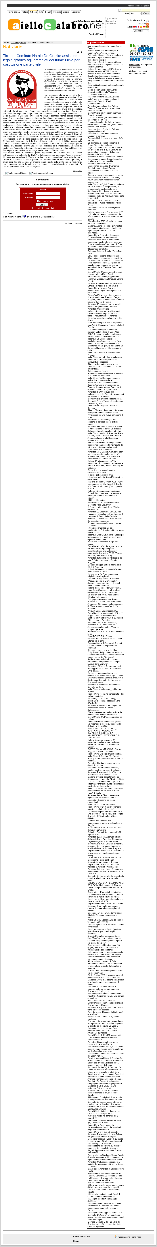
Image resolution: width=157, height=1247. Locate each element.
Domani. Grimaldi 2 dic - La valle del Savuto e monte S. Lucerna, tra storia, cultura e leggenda (105, 1224)
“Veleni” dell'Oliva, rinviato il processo (104, 295)
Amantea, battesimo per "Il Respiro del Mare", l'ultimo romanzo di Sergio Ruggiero (105, 560)
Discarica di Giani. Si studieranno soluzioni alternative (103, 134)
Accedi (131, 6)
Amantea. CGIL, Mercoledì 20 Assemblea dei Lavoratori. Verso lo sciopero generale (103, 627)
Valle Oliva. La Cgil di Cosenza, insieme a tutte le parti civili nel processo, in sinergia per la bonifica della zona (106, 186)
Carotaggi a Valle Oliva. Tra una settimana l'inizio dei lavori (102, 1087)
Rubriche (57, 12)
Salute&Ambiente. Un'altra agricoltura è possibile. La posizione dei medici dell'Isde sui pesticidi (105, 57)
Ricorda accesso (46, 201)
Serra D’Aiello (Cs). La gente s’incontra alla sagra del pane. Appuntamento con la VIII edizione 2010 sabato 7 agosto (105, 846)
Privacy (100, 34)
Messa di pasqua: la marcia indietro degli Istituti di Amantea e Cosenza (104, 75)
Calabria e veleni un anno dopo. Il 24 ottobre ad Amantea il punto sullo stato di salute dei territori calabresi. (106, 783)
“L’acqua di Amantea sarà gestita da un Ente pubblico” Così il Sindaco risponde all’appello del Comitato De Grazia (105, 1023)
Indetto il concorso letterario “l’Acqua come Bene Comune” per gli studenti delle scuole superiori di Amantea (104, 590)
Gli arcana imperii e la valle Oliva (102, 650)
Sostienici (75, 12)
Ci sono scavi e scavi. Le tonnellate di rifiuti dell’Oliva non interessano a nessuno (105, 915)
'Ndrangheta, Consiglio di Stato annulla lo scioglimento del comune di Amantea (105, 1098)
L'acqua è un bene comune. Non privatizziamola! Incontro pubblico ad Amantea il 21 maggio (104, 1030)
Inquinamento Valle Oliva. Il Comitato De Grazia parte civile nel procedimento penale (106, 853)
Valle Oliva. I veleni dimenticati (101, 804)
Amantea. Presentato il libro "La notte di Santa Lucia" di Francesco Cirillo (105, 773)
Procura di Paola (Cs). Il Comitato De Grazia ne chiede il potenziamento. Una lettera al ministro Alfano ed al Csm (105, 1069)
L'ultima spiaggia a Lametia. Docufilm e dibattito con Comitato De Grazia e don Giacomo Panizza (105, 680)
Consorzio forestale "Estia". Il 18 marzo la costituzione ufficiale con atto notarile (105, 1140)
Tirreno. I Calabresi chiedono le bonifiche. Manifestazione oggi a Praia (104, 340)
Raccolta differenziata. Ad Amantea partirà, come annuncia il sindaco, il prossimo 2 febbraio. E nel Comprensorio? (103, 100)
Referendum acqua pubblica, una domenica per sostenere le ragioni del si (105, 674)
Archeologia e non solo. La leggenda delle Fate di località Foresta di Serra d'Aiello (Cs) (104, 700)
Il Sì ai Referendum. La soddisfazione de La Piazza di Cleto (104, 570)
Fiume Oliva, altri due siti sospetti (103, 1132)
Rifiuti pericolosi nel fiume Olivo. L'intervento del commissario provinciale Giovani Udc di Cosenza (105, 1002)
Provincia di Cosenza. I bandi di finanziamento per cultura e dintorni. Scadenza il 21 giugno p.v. (103, 989)
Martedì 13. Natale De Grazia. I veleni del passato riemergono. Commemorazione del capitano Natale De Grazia (105, 522)
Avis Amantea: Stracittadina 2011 (103, 611)
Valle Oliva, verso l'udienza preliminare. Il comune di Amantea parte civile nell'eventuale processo (105, 359)
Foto (41, 12)
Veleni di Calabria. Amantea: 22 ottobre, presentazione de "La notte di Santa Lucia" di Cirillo (105, 790)
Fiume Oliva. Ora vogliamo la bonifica (104, 754)
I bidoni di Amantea (96, 500)
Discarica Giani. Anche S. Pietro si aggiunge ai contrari (103, 130)
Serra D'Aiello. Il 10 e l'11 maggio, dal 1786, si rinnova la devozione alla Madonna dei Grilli (104, 1037)
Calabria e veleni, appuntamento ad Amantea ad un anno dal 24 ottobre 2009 (106, 778)
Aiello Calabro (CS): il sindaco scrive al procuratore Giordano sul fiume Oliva (105, 976)
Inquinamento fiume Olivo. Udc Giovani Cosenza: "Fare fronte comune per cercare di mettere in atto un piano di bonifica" (105, 907)
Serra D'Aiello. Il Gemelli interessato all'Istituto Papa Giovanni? (104, 503)
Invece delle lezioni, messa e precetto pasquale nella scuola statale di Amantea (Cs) (106, 80)
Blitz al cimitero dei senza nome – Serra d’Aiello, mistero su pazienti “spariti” (106, 1186)
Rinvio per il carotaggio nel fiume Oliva (105, 1212)
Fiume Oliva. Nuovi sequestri (101, 1125)
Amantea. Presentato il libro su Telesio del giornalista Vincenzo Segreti (105, 1135)
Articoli (33, 12)
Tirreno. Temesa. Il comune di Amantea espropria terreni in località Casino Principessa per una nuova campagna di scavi (105, 413)
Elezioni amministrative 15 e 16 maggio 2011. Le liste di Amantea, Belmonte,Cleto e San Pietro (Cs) (105, 620)
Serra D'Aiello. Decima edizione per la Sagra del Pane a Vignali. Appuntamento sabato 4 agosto (105, 401)
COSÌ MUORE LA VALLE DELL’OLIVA (105, 857)
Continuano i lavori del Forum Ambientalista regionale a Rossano (103, 861)
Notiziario (15, 43)
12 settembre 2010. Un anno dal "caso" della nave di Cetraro (105, 828)
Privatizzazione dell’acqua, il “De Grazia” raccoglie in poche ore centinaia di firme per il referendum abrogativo (106, 1048)
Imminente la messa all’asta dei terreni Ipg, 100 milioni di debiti (105, 1121)
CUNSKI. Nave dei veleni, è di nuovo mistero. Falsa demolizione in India (104, 335)
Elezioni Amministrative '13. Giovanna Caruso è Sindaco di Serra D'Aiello (105, 284)
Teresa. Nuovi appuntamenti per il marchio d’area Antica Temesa (103, 51)
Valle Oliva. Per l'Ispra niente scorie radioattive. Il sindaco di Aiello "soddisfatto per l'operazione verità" (104, 380)
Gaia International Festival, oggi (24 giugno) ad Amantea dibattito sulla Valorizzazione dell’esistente (104, 947)
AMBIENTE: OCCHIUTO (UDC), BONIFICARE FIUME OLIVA (102, 729)
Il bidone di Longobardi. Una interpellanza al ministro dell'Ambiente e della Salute (105, 477)
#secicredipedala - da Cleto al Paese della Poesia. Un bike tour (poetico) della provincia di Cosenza (105, 124)
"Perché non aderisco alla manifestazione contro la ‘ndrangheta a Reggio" (105, 823)
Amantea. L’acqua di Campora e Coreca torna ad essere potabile (105, 1008)
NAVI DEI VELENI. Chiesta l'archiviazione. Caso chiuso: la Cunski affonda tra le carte (105, 638)
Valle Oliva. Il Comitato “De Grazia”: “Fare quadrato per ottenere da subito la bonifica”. (105, 758)
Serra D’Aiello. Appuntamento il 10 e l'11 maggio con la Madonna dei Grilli (105, 614)
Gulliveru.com (135, 71)
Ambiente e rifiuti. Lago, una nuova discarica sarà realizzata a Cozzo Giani (105, 192)
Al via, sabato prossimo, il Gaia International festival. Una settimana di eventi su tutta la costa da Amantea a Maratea (105, 964)
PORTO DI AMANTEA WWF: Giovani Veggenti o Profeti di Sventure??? (104, 750)
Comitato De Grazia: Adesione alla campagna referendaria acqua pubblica (105, 1082)
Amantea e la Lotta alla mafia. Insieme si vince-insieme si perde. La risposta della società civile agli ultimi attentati (105, 428)
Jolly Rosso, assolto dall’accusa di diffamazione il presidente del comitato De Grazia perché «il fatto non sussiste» (105, 258)
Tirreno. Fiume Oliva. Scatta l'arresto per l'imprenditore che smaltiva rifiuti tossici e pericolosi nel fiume (106, 537)
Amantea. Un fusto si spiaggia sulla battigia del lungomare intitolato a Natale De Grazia (105, 1164)
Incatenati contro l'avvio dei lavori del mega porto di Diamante (104, 1128)
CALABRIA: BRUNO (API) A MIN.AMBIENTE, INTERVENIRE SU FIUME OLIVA (104, 735)
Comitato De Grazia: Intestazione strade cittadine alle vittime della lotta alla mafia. (106, 878)
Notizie (25, 12)
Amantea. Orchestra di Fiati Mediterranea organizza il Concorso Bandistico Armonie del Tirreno (103, 165)
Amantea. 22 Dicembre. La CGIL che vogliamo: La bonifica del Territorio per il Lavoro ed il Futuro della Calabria (105, 514)
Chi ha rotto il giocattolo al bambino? (104, 578)
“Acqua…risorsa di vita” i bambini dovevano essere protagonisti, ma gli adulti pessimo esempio (104, 583)
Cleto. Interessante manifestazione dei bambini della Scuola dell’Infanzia (105, 713)
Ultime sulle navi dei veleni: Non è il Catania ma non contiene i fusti (104, 1195)
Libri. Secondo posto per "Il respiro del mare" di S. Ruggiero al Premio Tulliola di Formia (106, 325)
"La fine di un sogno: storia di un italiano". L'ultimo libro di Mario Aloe (103, 330)
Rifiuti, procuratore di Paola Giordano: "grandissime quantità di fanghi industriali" (104, 931)
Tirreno (23, 43)
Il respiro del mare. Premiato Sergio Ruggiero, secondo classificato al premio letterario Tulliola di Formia (106, 299)
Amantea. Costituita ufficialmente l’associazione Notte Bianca (103, 1043)
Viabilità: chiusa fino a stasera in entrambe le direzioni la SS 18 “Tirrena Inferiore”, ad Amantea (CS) (105, 553)
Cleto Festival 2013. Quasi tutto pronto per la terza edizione (105, 222)
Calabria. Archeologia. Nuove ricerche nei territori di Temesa (104, 118)
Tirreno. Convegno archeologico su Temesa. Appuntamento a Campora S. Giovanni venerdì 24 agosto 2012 (104, 387)
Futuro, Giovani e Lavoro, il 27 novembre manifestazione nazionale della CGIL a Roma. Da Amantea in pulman (103, 743)
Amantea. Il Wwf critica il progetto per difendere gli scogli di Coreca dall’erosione (104, 707)
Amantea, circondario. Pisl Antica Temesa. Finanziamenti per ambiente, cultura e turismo (104, 108)
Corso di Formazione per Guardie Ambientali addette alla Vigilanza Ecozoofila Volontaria (102, 92)
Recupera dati (48, 208)
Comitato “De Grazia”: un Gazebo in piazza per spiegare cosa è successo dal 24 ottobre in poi (106, 1217)
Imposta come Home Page (129, 1237)
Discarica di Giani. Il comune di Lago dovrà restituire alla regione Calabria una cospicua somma (105, 64)
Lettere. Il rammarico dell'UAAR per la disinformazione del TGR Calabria (104, 70)
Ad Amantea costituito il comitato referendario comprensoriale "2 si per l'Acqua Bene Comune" (104, 661)
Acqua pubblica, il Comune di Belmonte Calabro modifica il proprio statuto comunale (105, 645)
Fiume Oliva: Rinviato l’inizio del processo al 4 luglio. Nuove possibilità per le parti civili (104, 290)
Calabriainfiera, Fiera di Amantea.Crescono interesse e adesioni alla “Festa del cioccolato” (105, 373)
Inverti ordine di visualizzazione (40, 217)
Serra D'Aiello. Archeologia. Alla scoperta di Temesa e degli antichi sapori (103, 421)
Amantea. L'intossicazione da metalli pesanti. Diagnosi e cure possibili (104, 305)
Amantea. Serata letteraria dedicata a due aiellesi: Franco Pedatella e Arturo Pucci (104, 202)
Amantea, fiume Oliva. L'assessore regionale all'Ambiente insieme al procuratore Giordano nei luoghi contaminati (103, 798)
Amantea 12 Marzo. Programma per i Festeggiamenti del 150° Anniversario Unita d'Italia (104, 668)
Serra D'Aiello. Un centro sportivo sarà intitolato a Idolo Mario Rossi (105, 273)
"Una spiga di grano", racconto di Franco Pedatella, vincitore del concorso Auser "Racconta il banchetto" (106, 246)
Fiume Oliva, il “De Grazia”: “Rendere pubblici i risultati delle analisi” (104, 808)
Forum (48, 12)
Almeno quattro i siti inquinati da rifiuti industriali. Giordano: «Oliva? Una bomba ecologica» (106, 995)
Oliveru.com (134, 64)
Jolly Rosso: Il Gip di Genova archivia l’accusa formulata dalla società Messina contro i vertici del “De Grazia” (106, 654)
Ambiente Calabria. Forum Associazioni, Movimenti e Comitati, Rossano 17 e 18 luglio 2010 (106, 871)
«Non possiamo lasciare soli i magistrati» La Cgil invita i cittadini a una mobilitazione (106, 530)
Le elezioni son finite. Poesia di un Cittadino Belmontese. (103, 596)
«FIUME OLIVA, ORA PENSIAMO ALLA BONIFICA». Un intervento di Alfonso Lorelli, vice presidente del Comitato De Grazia (106, 886)
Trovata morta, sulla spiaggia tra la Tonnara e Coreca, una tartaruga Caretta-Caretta (106, 278)
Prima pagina (14, 12)
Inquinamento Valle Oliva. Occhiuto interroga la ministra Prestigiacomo (103, 865)
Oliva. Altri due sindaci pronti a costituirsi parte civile (101, 471)
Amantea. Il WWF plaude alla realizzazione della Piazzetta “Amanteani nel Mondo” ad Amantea (106, 394)
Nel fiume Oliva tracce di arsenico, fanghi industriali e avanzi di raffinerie (104, 769)
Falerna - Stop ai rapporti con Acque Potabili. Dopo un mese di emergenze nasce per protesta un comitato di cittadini (104, 494)
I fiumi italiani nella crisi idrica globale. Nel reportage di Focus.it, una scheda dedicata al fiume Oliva (105, 723)
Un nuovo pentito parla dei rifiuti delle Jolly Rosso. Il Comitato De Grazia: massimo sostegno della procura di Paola (104, 1206)
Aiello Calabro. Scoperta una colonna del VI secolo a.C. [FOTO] (106, 921)
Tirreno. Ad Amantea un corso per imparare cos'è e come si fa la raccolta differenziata (105, 366)
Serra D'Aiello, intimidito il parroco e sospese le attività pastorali (104, 1112)
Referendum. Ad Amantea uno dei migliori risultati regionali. (103, 575)
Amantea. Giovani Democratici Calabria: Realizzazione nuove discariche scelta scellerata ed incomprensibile (106, 159)
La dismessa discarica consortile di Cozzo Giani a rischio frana (103, 144)
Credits (66, 12)
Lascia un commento (73, 223)
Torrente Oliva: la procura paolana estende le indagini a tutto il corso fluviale (103, 1092)
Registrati (145, 6)
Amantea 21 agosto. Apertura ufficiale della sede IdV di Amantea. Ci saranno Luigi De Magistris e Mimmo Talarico (105, 839)
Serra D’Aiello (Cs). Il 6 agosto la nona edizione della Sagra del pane (105, 547)
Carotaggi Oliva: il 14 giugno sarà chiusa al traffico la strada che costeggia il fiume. (106, 982)
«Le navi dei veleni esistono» (101, 1183)
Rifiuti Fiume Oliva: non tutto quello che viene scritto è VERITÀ (105, 900)
